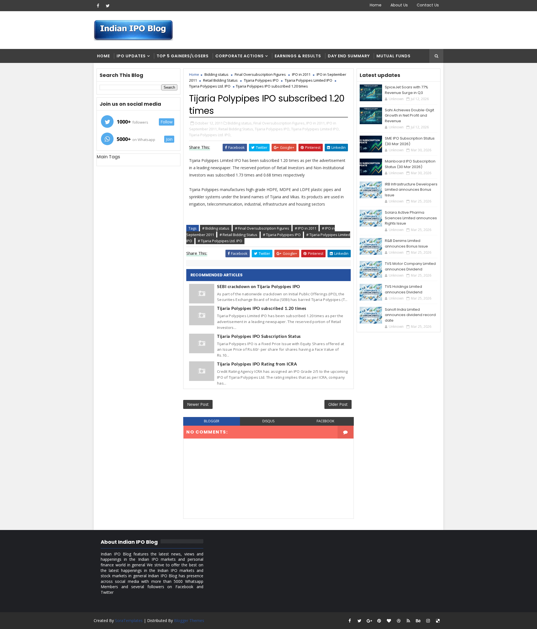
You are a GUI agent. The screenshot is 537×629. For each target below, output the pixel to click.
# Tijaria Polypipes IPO (282, 234)
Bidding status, (240, 123)
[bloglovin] (389, 620)
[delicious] (438, 620)
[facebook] (98, 5)
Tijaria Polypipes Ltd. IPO (209, 86)
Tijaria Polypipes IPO (261, 80)
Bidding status (216, 74)
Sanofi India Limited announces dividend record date (410, 315)
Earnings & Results (298, 56)
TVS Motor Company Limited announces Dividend (410, 266)
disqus (268, 421)
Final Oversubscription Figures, (279, 123)
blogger (211, 421)
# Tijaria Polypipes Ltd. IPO (220, 240)
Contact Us (428, 5)
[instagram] (428, 620)
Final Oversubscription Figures (260, 74)
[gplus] (369, 620)
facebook (325, 421)
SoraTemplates (129, 620)
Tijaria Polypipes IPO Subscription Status (259, 336)
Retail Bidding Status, (236, 128)
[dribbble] (398, 620)
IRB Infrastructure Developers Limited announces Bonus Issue (411, 190)
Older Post (338, 404)
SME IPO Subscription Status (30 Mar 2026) (410, 141)
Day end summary (349, 56)
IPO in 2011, (316, 123)
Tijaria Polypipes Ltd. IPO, (210, 134)
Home (375, 5)
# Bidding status (215, 228)
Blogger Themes (189, 620)
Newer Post (198, 404)
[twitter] (107, 5)
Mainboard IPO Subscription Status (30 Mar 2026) (410, 164)
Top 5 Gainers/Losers (183, 56)
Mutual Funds (393, 56)
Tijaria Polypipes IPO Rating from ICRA (257, 364)
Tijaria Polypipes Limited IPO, (315, 128)
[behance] (418, 620)
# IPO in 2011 (305, 228)
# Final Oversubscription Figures (262, 228)
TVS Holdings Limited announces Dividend (403, 289)
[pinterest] (379, 620)
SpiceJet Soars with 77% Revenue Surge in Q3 (406, 89)
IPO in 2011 (301, 74)
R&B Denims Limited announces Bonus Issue (406, 243)
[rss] (408, 620)
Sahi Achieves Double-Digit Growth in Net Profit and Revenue (409, 115)
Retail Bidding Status (220, 80)
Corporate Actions (239, 56)
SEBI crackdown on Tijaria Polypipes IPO (258, 287)
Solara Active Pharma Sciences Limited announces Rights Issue (411, 218)
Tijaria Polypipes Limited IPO (308, 80)
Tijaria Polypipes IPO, (272, 128)
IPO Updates (131, 56)
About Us (399, 5)
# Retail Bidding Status (238, 234)
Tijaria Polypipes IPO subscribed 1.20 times (262, 309)
